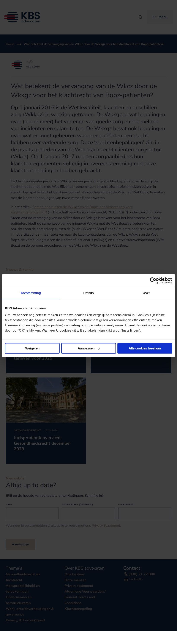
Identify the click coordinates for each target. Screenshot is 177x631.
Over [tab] (146, 293)
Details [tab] (88, 293)
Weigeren (32, 348)
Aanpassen (86, 348)
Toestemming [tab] (30, 293)
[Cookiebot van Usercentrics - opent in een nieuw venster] (153, 280)
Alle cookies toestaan (145, 348)
